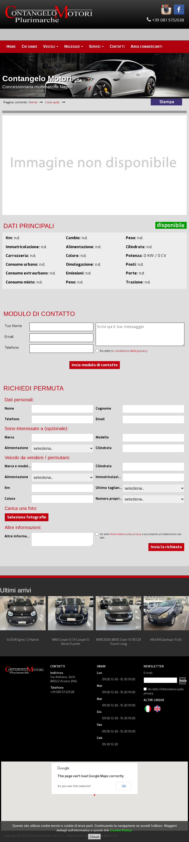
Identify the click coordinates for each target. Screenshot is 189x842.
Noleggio (72, 46)
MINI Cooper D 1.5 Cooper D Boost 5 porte (70, 642)
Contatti (117, 46)
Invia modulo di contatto (95, 365)
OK (124, 786)
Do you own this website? (74, 786)
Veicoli (49, 46)
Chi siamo (29, 46)
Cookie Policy (121, 830)
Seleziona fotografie (26, 517)
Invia (183, 681)
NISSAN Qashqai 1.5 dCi (166, 640)
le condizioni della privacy (129, 351)
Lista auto (52, 102)
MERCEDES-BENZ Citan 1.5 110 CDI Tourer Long (118, 642)
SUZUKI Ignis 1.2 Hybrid (23, 640)
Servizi (95, 46)
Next (183, 621)
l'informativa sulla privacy (125, 534)
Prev (6, 621)
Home (11, 46)
